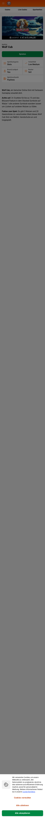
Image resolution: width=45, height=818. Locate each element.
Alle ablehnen (22, 805)
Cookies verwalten (22, 798)
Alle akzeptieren (22, 813)
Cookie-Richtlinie (28, 792)
